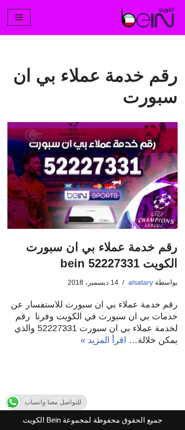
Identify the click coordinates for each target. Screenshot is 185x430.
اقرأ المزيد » (103, 340)
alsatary (140, 282)
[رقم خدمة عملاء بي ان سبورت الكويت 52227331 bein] (92, 175)
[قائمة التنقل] (19, 17)
